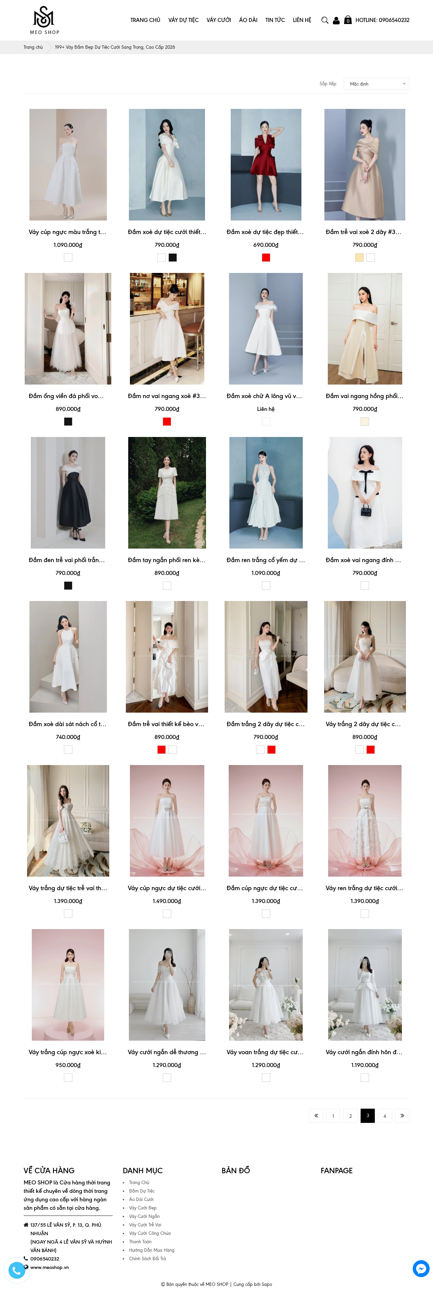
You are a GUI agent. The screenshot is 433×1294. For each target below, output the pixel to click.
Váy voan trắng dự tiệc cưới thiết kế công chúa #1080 (300, 1052)
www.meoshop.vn (49, 1267)
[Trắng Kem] (68, 913)
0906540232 (44, 1259)
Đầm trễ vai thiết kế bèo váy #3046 (176, 724)
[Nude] (359, 257)
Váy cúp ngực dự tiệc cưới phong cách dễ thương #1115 (204, 888)
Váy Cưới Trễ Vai (145, 1224)
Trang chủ (33, 47)
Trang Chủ (145, 20)
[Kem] (365, 421)
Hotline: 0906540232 (382, 20)
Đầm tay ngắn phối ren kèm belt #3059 (182, 560)
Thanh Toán (140, 1241)
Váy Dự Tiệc (183, 20)
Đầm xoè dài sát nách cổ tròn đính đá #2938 (90, 724)
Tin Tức (275, 20)
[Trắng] (68, 257)
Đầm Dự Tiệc (142, 1191)
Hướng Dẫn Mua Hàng (152, 1250)
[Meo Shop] (44, 20)
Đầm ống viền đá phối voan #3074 (76, 396)
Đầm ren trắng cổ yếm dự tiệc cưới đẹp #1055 (290, 560)
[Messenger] (421, 1268)
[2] (316, 1116)
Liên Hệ (302, 20)
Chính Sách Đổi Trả (147, 1258)
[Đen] (172, 257)
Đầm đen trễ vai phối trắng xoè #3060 (82, 560)
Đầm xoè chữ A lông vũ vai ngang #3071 (283, 396)
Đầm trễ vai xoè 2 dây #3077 (366, 232)
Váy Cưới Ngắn (144, 1216)
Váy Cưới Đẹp (143, 1207)
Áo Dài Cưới (141, 1199)
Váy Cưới (219, 20)
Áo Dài (248, 20)
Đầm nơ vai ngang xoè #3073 (169, 396)
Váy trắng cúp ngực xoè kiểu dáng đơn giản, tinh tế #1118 (107, 1052)
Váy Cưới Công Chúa (150, 1233)
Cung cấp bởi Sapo (252, 1284)
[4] (402, 1116)
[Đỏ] (266, 257)
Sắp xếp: (328, 83)
